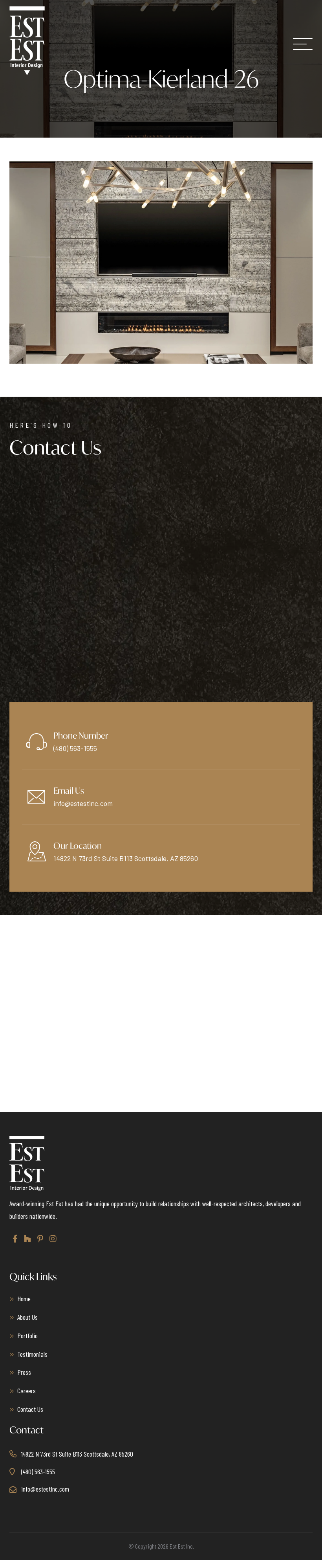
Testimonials (32, 1354)
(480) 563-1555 (75, 748)
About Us (27, 1317)
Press (24, 1372)
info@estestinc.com (83, 803)
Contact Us (30, 1409)
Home (24, 1298)
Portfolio (27, 1335)
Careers (26, 1390)
